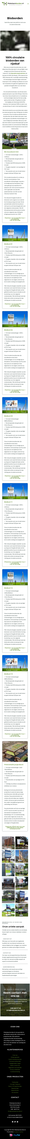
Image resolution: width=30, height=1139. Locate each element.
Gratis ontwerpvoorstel (15, 1059)
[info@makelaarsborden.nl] (15, 1010)
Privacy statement (15, 1069)
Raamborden (15, 1088)
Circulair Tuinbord (15, 1084)
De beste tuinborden (15, 1061)
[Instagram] (17, 1121)
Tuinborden (15, 1082)
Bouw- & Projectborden (15, 1086)
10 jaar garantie (15, 1057)
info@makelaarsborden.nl (15, 1111)
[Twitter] (15, 1121)
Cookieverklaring (15, 1071)
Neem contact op (15, 1065)
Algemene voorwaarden (15, 1067)
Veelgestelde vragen (15, 1063)
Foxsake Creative (18, 1132)
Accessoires (15, 1092)
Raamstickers (15, 1090)
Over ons (15, 1055)
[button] (15, 219)
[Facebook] (12, 1121)
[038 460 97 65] (15, 1008)
